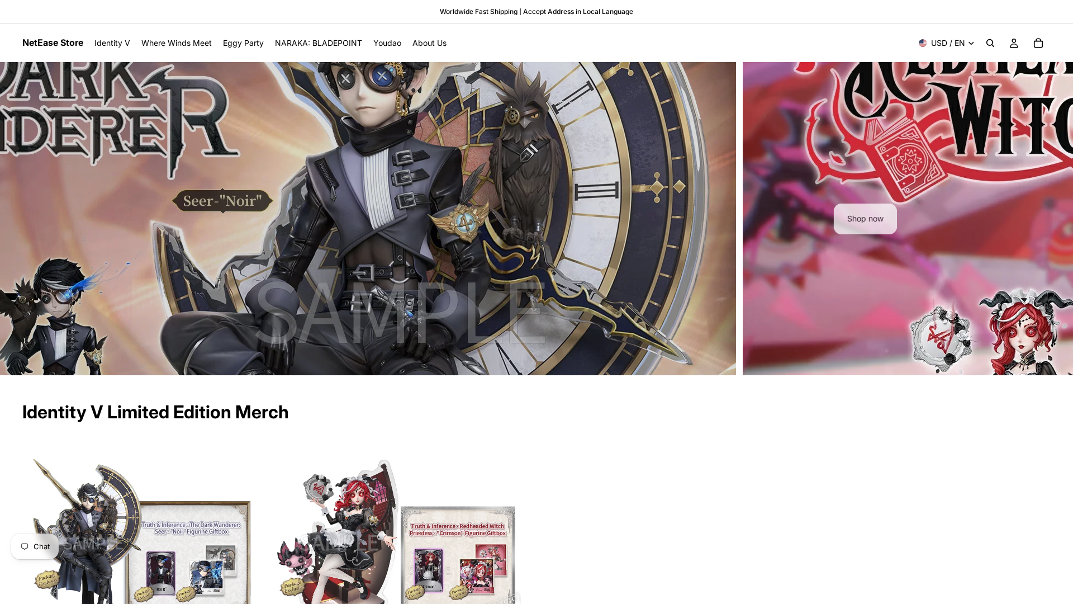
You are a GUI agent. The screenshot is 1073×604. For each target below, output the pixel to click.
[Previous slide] (17, 218)
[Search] (990, 43)
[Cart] (1038, 43)
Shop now (537, 218)
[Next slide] (1055, 218)
